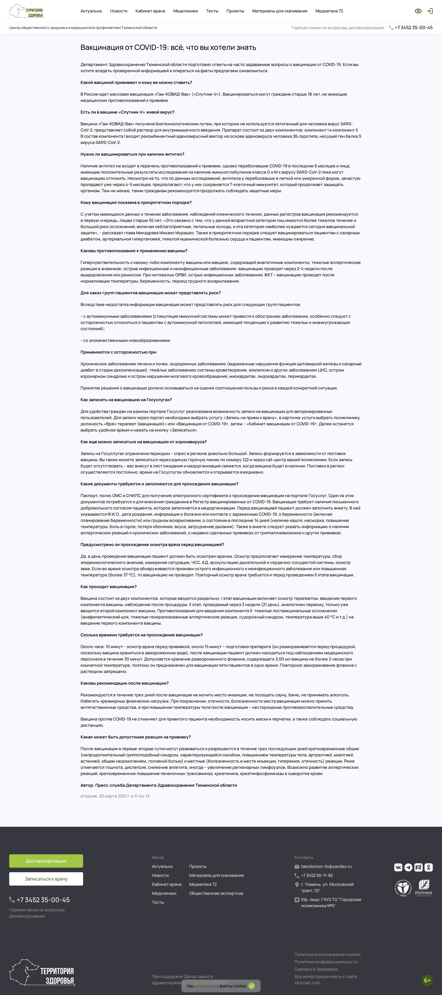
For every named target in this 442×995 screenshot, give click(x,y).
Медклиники (185, 11)
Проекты (235, 11)
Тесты (212, 11)
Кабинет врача (150, 11)
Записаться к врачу (46, 879)
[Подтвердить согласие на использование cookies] (251, 986)
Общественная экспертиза (216, 893)
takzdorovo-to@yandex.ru (326, 866)
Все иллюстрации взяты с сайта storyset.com (326, 979)
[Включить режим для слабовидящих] (418, 11)
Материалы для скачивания (279, 11)
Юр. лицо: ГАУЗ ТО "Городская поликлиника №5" (331, 902)
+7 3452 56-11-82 (317, 875)
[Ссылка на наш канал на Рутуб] (418, 867)
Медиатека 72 (329, 11)
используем (206, 986)
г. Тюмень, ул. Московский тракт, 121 (327, 887)
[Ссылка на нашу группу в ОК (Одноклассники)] (429, 867)
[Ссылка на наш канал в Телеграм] (408, 867)
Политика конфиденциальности (326, 961)
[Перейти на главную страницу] (26, 11)
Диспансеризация (46, 861)
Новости (118, 11)
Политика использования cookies (328, 954)
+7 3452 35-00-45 (414, 27)
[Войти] (429, 11)
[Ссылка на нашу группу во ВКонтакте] (398, 867)
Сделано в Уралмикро (316, 969)
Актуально (91, 11)
